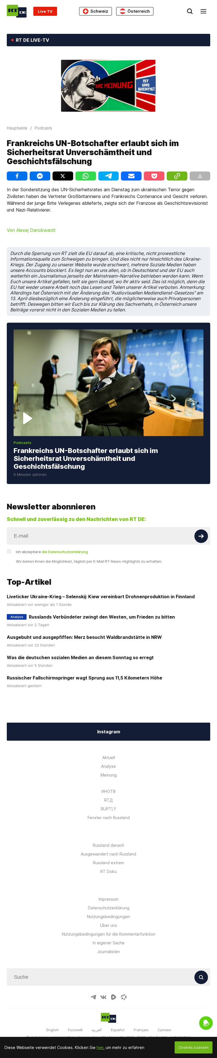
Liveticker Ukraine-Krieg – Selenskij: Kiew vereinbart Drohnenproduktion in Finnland (101, 596)
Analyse (108, 766)
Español (118, 1030)
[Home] (17, 11)
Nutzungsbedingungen (108, 916)
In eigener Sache (109, 942)
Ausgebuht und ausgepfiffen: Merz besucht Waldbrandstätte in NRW (84, 637)
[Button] (201, 536)
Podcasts (22, 443)
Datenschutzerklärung (108, 907)
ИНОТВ (108, 791)
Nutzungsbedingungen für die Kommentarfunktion (108, 934)
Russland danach (108, 845)
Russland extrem (108, 862)
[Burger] (203, 11)
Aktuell (108, 757)
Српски (164, 1030)
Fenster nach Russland (109, 817)
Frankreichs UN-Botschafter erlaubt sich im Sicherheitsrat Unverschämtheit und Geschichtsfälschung (86, 458)
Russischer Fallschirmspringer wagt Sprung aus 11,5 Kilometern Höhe (84, 678)
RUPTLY (108, 808)
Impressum (108, 899)
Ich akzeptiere (52, 551)
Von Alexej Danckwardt (31, 230)
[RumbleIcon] (113, 997)
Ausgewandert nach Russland (108, 854)
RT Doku (108, 871)
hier (100, 1047)
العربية (97, 1030)
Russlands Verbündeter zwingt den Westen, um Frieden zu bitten (102, 617)
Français (141, 1030)
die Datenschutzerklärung (65, 551)
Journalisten (108, 951)
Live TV (45, 11)
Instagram (108, 731)
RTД (108, 800)
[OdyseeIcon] (123, 997)
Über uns (108, 925)
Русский (75, 1030)
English (52, 1030)
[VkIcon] (103, 997)
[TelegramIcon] (93, 997)
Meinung (109, 775)
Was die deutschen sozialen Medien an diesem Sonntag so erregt (80, 657)
